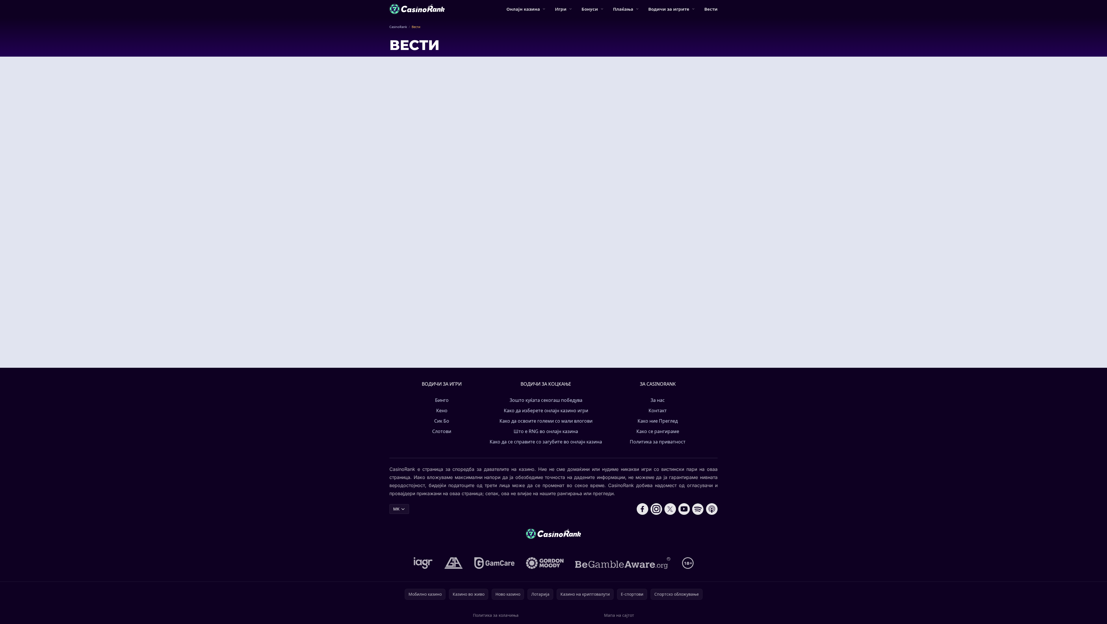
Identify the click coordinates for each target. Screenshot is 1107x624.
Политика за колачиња (496, 615)
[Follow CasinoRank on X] (670, 509)
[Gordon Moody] (545, 563)
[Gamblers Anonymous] (453, 563)
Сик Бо (441, 421)
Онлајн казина (523, 9)
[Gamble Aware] (622, 563)
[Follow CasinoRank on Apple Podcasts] (712, 509)
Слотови (441, 431)
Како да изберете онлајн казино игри (546, 410)
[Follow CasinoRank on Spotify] (698, 509)
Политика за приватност (658, 442)
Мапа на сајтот (619, 615)
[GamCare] (494, 563)
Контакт (658, 410)
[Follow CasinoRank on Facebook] (642, 509)
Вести (711, 9)
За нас (658, 400)
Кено (441, 410)
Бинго (442, 400)
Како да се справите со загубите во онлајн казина (546, 442)
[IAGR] (423, 563)
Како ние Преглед (658, 421)
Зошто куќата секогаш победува (546, 400)
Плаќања (623, 9)
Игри (560, 9)
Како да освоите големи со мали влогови (545, 421)
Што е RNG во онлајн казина (546, 431)
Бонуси (590, 9)
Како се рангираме (657, 431)
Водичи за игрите (668, 9)
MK (396, 509)
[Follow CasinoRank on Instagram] (656, 509)
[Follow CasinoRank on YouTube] (684, 509)
